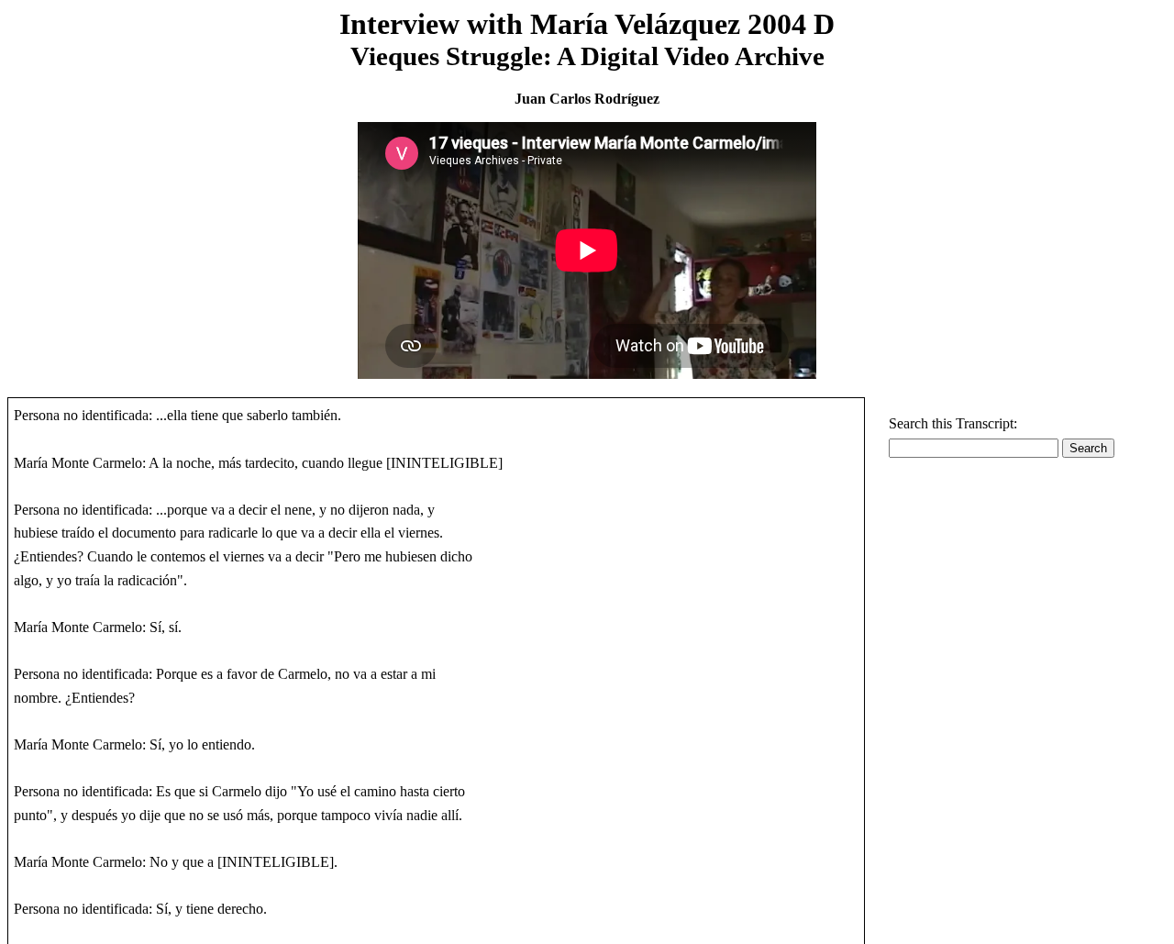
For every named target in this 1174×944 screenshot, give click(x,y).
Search (1088, 448)
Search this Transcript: (953, 423)
